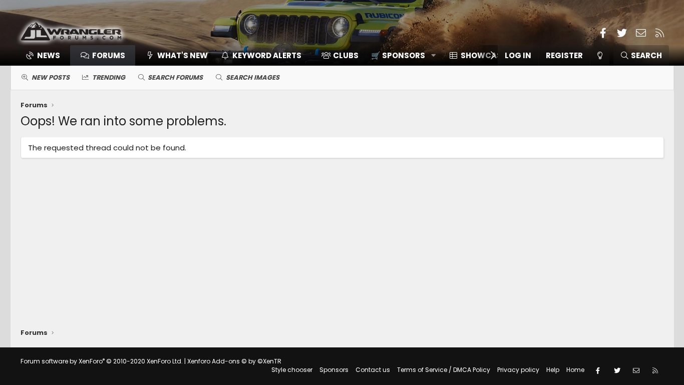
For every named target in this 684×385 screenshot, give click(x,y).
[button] (400, 55)
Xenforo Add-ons (234, 361)
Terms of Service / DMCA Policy (443, 369)
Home (575, 369)
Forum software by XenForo (102, 361)
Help (552, 369)
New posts (51, 77)
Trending (108, 77)
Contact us (373, 369)
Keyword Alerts (266, 55)
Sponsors (334, 369)
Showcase (483, 55)
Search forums (175, 77)
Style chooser (291, 369)
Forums (108, 55)
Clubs (346, 55)
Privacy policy (518, 369)
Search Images (252, 77)
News (48, 55)
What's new (182, 55)
